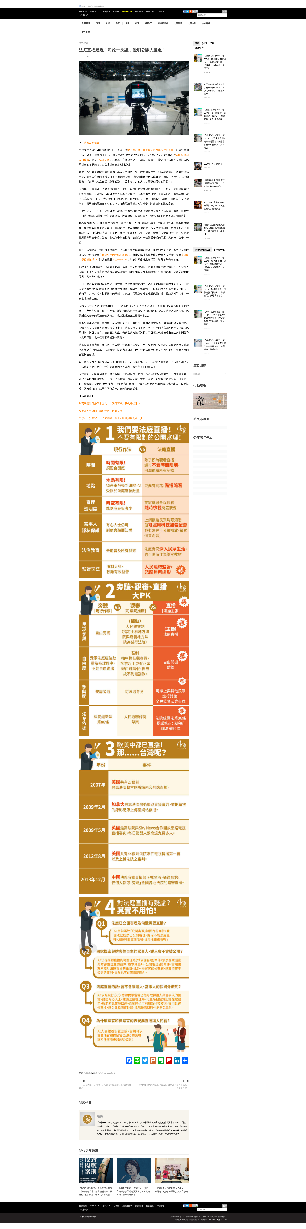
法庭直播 (104, 159)
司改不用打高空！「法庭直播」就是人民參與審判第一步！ (112, 418)
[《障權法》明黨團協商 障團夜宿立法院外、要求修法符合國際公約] (198, 182)
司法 (81, 42)
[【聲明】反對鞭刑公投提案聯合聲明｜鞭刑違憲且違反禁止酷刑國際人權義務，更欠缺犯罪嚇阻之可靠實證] (96, 1170)
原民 (127, 23)
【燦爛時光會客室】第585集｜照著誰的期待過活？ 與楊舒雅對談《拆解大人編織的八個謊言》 (215, 62)
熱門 (204, 43)
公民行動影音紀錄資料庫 (87, 1217)
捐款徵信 (139, 11)
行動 (212, 43)
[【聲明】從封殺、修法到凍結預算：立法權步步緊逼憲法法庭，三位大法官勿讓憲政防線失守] (134, 1170)
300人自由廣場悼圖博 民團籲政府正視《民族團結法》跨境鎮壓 (215, 205)
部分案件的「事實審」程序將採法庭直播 (150, 150)
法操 (86, 42)
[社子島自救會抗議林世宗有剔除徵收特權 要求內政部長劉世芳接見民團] (198, 87)
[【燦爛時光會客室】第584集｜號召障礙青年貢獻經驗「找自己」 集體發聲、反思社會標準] (198, 112)
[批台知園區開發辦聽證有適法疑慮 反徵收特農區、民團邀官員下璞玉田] (198, 227)
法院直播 (111, 1072)
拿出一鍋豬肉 (119, 259)
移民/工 (148, 23)
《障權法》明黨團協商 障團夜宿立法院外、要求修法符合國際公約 (215, 183)
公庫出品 (84, 15)
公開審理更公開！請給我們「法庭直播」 (102, 410)
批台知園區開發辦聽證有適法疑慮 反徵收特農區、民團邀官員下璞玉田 (214, 229)
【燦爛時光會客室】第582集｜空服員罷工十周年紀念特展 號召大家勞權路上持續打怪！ (215, 345)
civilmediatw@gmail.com (218, 1220)
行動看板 (160, 11)
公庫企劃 (192, 23)
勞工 (118, 23)
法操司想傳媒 (91, 142)
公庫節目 (178, 23)
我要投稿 (150, 11)
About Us (94, 11)
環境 (98, 23)
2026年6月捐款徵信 (213, 163)
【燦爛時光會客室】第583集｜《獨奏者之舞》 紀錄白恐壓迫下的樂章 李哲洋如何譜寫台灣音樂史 (215, 141)
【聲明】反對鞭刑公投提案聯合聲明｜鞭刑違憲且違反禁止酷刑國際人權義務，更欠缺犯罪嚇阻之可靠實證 (95, 1191)
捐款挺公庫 (127, 11)
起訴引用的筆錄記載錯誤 (116, 254)
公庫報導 (86, 23)
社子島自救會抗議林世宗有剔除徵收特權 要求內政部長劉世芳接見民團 (214, 89)
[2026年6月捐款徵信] (198, 166)
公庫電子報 (219, 249)
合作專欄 (206, 23)
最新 (197, 43)
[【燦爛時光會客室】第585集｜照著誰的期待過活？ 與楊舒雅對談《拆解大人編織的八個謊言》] (198, 58)
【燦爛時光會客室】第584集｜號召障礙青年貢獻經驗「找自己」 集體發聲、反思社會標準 (215, 114)
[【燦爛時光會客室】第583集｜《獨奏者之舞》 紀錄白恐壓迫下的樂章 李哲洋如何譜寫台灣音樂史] (198, 137)
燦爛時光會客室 (202, 249)
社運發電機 (163, 23)
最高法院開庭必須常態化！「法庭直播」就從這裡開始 (109, 403)
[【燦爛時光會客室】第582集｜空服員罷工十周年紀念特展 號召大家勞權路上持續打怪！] (198, 342)
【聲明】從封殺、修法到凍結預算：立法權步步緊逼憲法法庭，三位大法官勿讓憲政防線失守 (133, 1191)
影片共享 (106, 11)
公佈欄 (116, 11)
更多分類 (86, 31)
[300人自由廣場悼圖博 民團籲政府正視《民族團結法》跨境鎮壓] (198, 204)
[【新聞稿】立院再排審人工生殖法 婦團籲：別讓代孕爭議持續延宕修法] (172, 1170)
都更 (137, 23)
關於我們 (83, 11)
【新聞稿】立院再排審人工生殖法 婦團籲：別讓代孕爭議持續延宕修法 (171, 1190)
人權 (108, 23)
